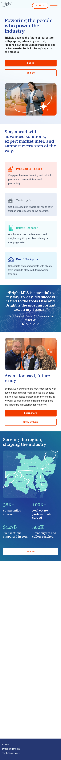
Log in (30, 63)
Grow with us (30, 422)
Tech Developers (11, 753)
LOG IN (40, 5)
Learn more (30, 413)
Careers (6, 744)
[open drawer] (54, 5)
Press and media (11, 748)
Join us (31, 72)
